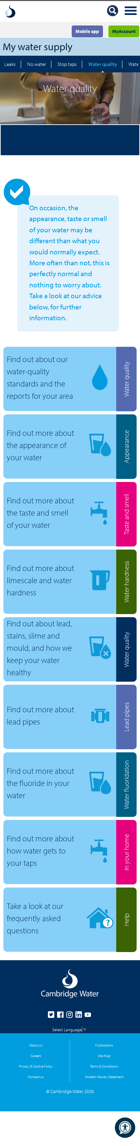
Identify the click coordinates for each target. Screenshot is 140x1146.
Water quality (102, 64)
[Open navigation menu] (130, 11)
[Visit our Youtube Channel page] (88, 1016)
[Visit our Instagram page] (70, 1016)
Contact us (35, 1076)
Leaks (10, 64)
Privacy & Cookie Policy (36, 1066)
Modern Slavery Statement (104, 1076)
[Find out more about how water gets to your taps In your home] (60, 878)
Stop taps (67, 64)
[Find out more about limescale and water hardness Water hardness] (60, 608)
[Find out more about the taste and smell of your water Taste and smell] (60, 540)
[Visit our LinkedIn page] (80, 1016)
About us (35, 1044)
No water (36, 64)
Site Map (104, 1055)
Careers (36, 1055)
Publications (104, 1044)
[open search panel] (112, 11)
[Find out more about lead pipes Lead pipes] (60, 743)
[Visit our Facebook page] (61, 1016)
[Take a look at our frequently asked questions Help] (60, 946)
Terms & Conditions (104, 1066)
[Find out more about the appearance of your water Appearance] (60, 472)
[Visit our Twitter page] (52, 1016)
